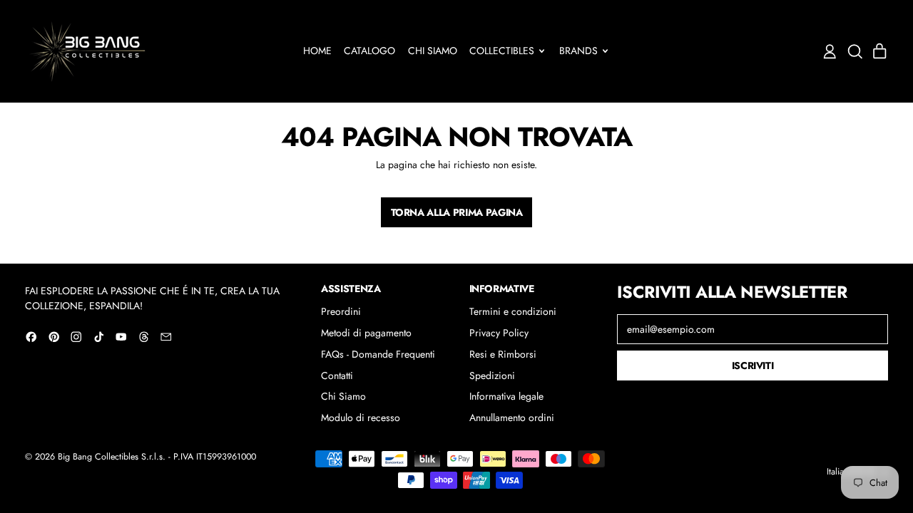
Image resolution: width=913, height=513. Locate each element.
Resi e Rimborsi (502, 354)
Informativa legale (506, 396)
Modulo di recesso (360, 417)
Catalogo (369, 50)
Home (317, 50)
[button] (855, 52)
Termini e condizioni (512, 311)
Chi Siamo (432, 50)
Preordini (341, 311)
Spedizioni (492, 375)
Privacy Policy (499, 333)
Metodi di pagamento (366, 333)
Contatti (337, 375)
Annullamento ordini (511, 417)
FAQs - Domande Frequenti (378, 354)
